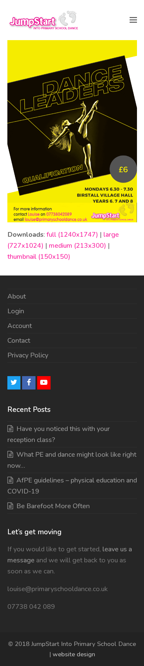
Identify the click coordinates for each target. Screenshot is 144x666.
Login (15, 311)
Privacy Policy (27, 355)
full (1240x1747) (72, 234)
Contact (18, 340)
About (16, 296)
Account (19, 325)
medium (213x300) (77, 245)
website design (74, 654)
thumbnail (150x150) (38, 256)
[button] (133, 20)
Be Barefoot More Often (53, 506)
